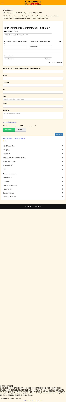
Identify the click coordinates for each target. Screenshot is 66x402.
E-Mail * (5, 96)
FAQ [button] (4, 169)
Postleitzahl (6, 82)
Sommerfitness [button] (8, 193)
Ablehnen (18, 398)
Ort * (4, 89)
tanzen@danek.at (20, 138)
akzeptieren (8, 129)
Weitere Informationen (29, 401)
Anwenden (48, 58)
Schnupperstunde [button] (9, 161)
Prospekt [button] (6, 150)
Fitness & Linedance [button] (10, 185)
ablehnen (20, 129)
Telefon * (5, 103)
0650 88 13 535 (7, 138)
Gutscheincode (9, 56)
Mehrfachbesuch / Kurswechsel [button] (14, 157)
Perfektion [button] (6, 154)
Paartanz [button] (6, 181)
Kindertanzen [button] (7, 189)
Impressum (40, 401)
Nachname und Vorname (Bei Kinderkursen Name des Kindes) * (22, 68)
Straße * (5, 75)
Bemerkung (6, 110)
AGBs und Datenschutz (9, 122)
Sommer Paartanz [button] (9, 197)
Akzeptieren (6, 398)
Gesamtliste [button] (7, 177)
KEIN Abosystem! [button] (9, 146)
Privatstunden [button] (8, 165)
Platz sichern (59, 134)
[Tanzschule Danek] (33, 2)
